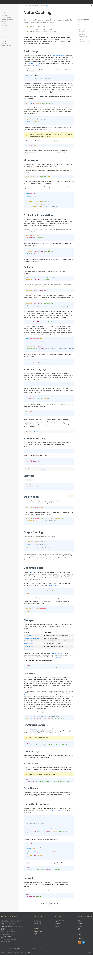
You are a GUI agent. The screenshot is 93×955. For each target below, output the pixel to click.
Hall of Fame (58, 925)
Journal (35, 431)
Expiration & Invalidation (85, 32)
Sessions (4, 31)
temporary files (58, 657)
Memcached (33, 729)
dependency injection (33, 63)
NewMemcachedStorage (31, 638)
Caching (4, 35)
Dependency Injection (7, 19)
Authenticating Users (7, 27)
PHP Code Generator (7, 39)
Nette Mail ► (54, 903)
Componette (58, 923)
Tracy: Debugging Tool (7, 43)
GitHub (79, 21)
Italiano (79, 928)
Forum (35, 920)
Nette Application (6, 17)
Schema (8, 937)
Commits (36, 925)
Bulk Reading (82, 34)
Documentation (27, 5)
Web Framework (11, 920)
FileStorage (27, 635)
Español (80, 925)
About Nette (37, 936)
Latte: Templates (6, 41)
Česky (79, 921)
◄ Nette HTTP (43, 903)
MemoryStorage (28, 643)
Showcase (57, 926)
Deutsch (80, 923)
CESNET (16, 948)
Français (80, 926)
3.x (45, 5)
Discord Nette (37, 921)
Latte (31, 572)
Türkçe (79, 931)
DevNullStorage (28, 649)
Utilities (4, 21)
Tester (10, 923)
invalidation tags (52, 585)
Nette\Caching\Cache (58, 55)
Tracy (10, 925)
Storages (81, 39)
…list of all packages (6, 941)
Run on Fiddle (72, 75)
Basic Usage (82, 29)
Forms (3, 23)
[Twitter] (83, 942)
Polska (79, 929)
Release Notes (37, 923)
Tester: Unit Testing (7, 45)
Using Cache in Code (84, 41)
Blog (35, 933)
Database (4, 25)
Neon (7, 934)
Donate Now (58, 930)
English (80, 920)
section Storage (35, 65)
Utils (9, 939)
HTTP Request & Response (8, 33)
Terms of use (28, 952)
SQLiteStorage (28, 646)
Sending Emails (6, 37)
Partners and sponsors (60, 920)
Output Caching (83, 36)
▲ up (90, 952)
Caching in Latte (83, 37)
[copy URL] (39, 51)
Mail (6, 933)
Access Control (6, 29)
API (83, 21)
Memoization (82, 31)
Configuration (5, 15)
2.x (47, 5)
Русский (80, 933)
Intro (80, 28)
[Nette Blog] (79, 942)
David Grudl (11, 952)
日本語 (79, 934)
